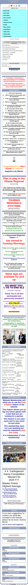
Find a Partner (7, 17)
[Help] (19, 6)
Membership (6, 34)
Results (5, 24)
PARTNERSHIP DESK (14, 347)
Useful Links (6, 31)
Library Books (7, 27)
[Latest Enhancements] (14, 6)
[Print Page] (11, 6)
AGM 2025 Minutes (14, 528)
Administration (7, 36)
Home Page (6, 10)
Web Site (14, 510)
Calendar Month (7, 22)
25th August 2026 (14, 567)
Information (6, 15)
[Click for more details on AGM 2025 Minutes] (14, 531)
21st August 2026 (14, 578)
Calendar (5, 20)
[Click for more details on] (14, 176)
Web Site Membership (14, 397)
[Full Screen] (9, 6)
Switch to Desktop (14, 39)
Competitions (6, 29)
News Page (6, 13)
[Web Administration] (17, 6)
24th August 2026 (14, 572)
